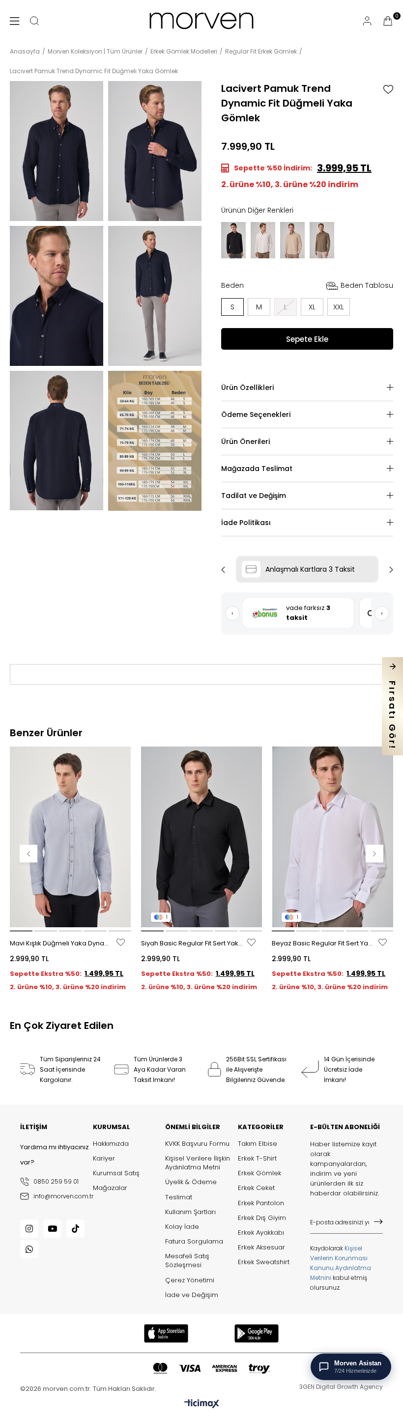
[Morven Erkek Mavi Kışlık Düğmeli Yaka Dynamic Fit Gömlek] (70, 837)
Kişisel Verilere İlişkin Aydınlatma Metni (197, 1163)
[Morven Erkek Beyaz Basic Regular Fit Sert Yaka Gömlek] (332, 837)
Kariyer (104, 1158)
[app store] (166, 1333)
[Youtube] (52, 1228)
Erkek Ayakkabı (261, 1232)
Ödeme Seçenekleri (255, 414)
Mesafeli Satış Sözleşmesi (187, 1261)
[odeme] (211, 1368)
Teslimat (178, 1197)
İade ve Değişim (191, 1295)
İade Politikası (246, 522)
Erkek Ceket (256, 1188)
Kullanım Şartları (190, 1212)
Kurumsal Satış (116, 1173)
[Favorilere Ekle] (388, 89)
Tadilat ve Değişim (253, 495)
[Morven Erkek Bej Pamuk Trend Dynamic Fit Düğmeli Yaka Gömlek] (292, 240)
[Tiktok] (75, 1228)
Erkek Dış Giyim (262, 1218)
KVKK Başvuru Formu (197, 1143)
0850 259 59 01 (56, 1181)
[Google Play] (256, 1333)
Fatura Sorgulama (194, 1241)
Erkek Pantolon (261, 1203)
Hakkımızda (111, 1143)
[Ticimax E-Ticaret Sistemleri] (201, 1404)
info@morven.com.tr (63, 1196)
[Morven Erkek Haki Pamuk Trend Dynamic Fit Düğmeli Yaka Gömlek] (322, 240)
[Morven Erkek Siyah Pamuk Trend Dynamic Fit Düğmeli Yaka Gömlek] (233, 240)
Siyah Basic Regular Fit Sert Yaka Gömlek (193, 943)
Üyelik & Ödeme (191, 1182)
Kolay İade (182, 1226)
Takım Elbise (257, 1143)
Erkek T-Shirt (257, 1158)
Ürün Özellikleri (247, 387)
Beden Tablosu (367, 285)
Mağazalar (110, 1188)
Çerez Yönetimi (189, 1280)
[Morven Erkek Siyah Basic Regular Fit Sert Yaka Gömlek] (201, 837)
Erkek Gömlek (259, 1173)
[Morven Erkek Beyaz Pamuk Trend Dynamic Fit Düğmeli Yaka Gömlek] (263, 240)
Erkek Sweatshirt (263, 1262)
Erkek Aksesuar (261, 1247)
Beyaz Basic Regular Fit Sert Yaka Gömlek (324, 943)
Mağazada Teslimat (256, 468)
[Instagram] (29, 1228)
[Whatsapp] (29, 1249)
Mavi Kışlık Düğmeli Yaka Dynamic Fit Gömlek (62, 943)
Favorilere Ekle (120, 942)
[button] (21, 931)
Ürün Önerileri (245, 441)
